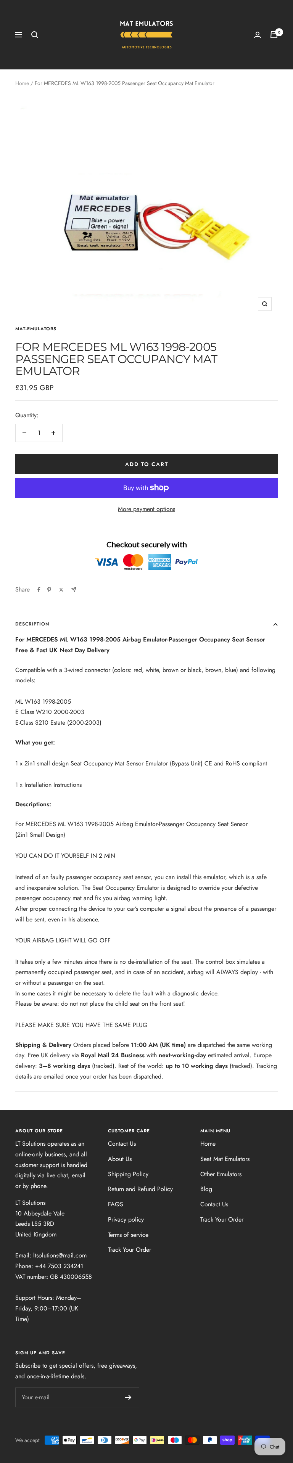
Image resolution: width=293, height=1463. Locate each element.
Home (22, 83)
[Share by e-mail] (73, 589)
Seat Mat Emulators (225, 1158)
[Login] (257, 35)
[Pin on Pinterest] (49, 589)
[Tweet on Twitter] (61, 589)
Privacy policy (126, 1219)
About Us (120, 1158)
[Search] (34, 34)
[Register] (128, 1397)
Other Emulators (220, 1174)
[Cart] (274, 34)
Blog (206, 1189)
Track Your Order (129, 1249)
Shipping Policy (128, 1174)
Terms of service (128, 1234)
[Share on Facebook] (38, 589)
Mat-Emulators (35, 328)
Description (32, 624)
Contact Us (122, 1143)
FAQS (115, 1204)
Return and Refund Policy (140, 1189)
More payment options (146, 509)
